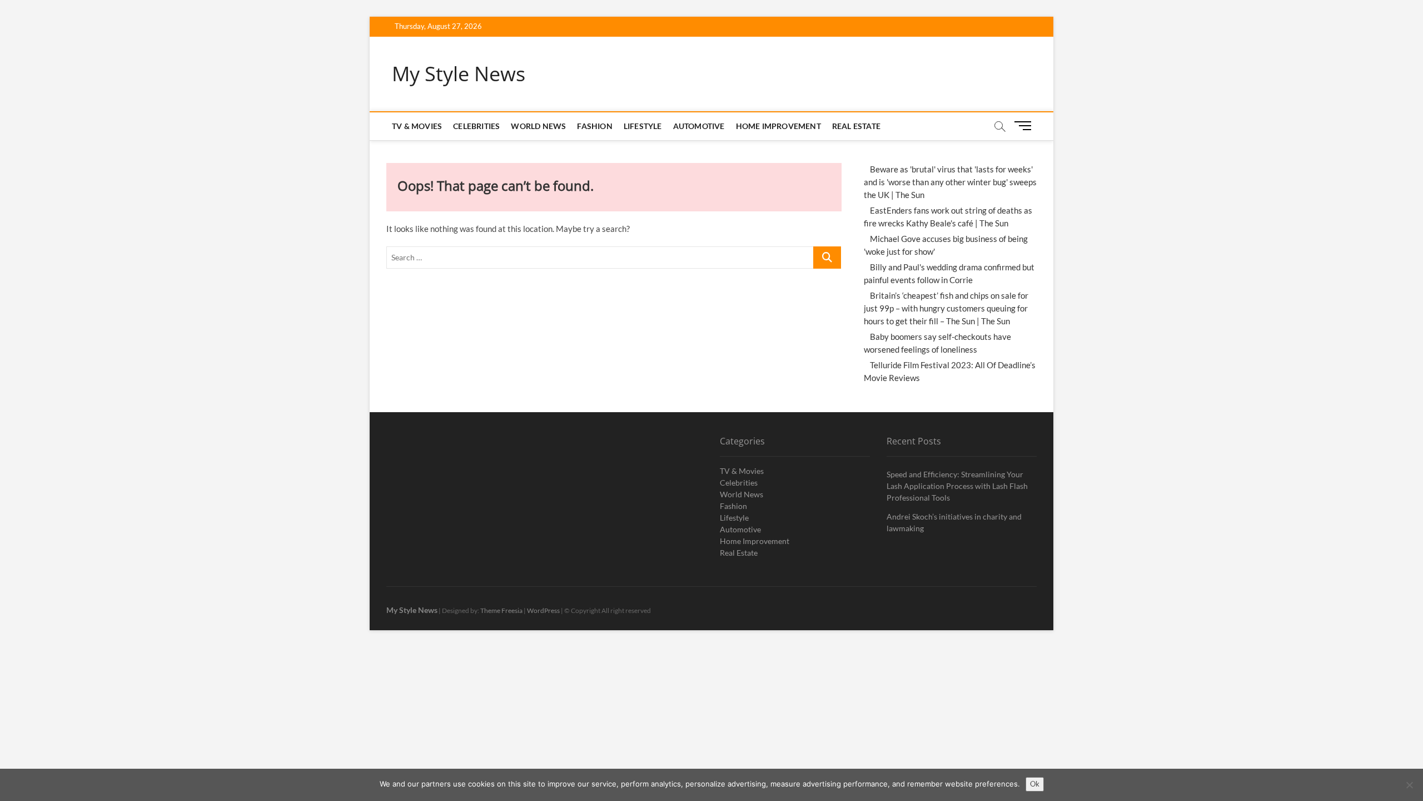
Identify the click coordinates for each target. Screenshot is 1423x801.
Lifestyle (643, 126)
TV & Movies (417, 126)
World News (538, 126)
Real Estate (856, 126)
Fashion (594, 126)
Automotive (699, 126)
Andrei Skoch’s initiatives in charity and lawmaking (954, 522)
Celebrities (476, 126)
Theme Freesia (501, 610)
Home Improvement (778, 126)
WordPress (543, 610)
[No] (1409, 784)
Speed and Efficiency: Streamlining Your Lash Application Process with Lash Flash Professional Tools (957, 485)
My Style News (458, 74)
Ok (1034, 783)
